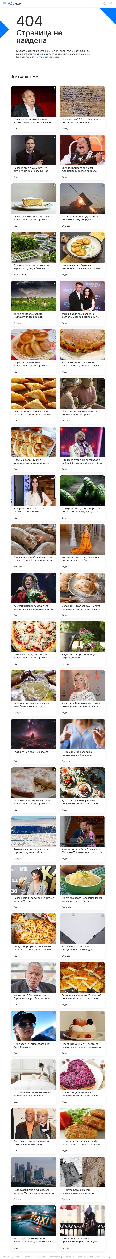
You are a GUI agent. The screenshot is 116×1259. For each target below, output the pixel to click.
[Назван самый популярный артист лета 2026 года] (33, 887)
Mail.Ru (6, 1257)
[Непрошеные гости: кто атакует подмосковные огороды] (82, 401)
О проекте (41, 1257)
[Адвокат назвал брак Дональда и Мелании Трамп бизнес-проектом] (82, 839)
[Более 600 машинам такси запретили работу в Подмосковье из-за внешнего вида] (33, 1228)
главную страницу (49, 57)
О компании (17, 1257)
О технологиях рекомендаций (61, 1257)
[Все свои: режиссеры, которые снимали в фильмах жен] (33, 1131)
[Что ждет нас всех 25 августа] (33, 741)
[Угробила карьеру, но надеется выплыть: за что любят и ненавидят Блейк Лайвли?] (82, 547)
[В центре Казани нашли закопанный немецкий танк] (82, 1179)
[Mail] (10, 3)
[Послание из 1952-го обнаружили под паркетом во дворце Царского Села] (82, 109)
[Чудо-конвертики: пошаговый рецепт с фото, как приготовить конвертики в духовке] (33, 401)
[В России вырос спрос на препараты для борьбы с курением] (82, 741)
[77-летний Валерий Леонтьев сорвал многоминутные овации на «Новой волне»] (33, 595)
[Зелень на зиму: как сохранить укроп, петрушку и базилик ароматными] (33, 255)
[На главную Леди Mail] (16, 3)
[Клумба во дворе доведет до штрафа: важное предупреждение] (82, 644)
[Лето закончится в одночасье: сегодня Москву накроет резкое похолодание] (33, 1179)
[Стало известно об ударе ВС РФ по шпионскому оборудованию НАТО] (82, 206)
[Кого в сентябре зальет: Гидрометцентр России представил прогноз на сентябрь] (33, 303)
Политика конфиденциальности (91, 1257)
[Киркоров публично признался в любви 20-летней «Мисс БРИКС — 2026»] (82, 449)
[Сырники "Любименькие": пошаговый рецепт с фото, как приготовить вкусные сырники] (33, 352)
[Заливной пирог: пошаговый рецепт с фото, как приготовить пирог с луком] (82, 352)
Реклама (28, 1257)
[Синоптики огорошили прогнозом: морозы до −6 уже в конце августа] (82, 1228)
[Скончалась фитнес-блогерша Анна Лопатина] (33, 1033)
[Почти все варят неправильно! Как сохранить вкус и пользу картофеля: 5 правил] (82, 887)
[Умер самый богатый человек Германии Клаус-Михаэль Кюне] (33, 985)
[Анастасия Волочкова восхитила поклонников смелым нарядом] (82, 693)
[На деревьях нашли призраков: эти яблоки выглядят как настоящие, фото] (33, 693)
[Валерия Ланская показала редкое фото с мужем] (33, 498)
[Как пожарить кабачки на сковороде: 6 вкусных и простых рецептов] (82, 255)
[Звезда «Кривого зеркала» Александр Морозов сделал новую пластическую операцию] (82, 157)
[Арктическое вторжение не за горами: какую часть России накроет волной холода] (33, 839)
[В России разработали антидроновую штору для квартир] (82, 936)
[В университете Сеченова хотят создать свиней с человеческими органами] (33, 547)
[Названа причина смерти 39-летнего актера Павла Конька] (33, 157)
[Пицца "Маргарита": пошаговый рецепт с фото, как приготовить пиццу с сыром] (33, 936)
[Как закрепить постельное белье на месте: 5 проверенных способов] (33, 1082)
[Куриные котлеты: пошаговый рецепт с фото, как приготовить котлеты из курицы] (82, 1131)
